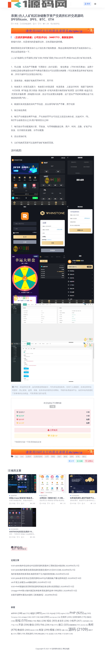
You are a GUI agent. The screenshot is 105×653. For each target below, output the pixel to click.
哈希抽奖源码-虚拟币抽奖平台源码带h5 (83, 499)
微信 (34, 624)
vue (21, 456)
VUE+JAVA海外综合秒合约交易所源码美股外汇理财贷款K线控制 (38, 565)
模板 (55, 629)
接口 (63, 624)
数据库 (24, 629)
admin (16, 613)
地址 (41, 620)
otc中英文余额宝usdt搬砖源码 (24, 582)
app (36, 613)
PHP (77, 613)
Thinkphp (16, 617)
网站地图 (66, 648)
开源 (23, 624)
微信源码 (44, 495)
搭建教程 (74, 625)
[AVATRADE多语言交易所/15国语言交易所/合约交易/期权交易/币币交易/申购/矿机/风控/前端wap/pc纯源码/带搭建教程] (22, 517)
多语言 (63, 620)
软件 (69, 634)
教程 (65, 456)
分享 (72, 461)
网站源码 (43, 634)
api (26, 613)
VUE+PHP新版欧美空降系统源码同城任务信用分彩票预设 (35, 586)
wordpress (55, 617)
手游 (54, 625)
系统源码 (32, 633)
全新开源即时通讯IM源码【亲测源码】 (27, 594)
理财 (21, 633)
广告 (14, 625)
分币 (47, 456)
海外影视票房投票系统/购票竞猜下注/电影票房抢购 (33, 574)
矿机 (78, 456)
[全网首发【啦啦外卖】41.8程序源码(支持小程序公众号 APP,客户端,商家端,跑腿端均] (52, 483)
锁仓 (84, 456)
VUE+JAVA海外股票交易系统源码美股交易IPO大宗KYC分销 (36, 570)
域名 (52, 620)
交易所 (28, 456)
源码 (71, 456)
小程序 (75, 620)
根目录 (34, 630)
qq (16, 456)
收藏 (81, 461)
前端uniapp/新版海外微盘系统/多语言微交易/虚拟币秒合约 (22, 499)
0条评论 (56, 23)
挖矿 (59, 456)
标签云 (59, 648)
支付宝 (84, 625)
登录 (88, 4)
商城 (32, 621)
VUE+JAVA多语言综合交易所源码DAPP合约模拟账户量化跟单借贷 (39, 578)
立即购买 (53, 430)
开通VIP (53, 436)
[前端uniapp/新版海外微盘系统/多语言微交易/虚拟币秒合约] (22, 483)
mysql (55, 613)
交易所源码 (38, 456)
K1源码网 (53, 648)
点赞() (90, 461)
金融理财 (14, 495)
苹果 (61, 634)
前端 (53, 456)
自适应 (53, 634)
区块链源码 (26, 23)
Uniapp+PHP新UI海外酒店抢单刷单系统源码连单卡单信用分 (37, 590)
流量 (65, 630)
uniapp (26, 617)
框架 (44, 629)
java (45, 613)
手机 (45, 624)
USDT (35, 617)
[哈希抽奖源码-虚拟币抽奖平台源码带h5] (83, 483)
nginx (65, 613)
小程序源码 (87, 621)
